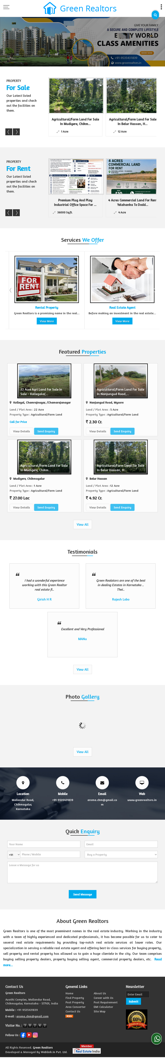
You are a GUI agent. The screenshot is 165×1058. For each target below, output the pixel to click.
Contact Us (73, 1011)
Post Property (75, 1002)
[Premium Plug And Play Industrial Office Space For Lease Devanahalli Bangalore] (76, 176)
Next (16, 131)
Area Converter (76, 1007)
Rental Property (27, 307)
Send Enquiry (46, 431)
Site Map (99, 1011)
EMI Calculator (103, 1007)
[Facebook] (23, 1034)
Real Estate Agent (103, 307)
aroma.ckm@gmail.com (32, 1016)
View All (83, 524)
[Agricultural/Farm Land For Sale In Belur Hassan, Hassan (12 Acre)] (80, 96)
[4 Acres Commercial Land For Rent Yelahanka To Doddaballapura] (133, 176)
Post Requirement (106, 1002)
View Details (21, 431)
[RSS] (69, 1016)
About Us (100, 993)
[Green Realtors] (80, 9)
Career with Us (103, 997)
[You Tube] (29, 1034)
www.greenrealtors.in (142, 800)
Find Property (75, 997)
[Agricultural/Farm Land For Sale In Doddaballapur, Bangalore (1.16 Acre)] (138, 96)
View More (28, 321)
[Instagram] (35, 1034)
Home (69, 993)
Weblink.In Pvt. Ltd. (54, 1052)
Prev (8, 131)
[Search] (155, 15)
